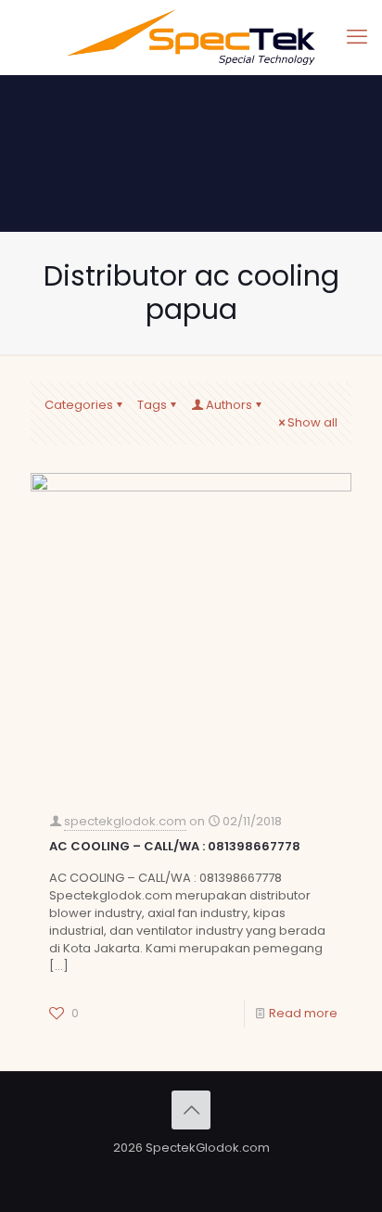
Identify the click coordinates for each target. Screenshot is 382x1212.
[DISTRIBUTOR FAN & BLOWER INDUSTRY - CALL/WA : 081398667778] (191, 37)
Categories (79, 405)
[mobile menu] (357, 37)
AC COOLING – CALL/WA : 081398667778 (174, 846)
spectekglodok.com (125, 821)
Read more (303, 1013)
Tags (152, 405)
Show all (312, 422)
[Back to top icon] (191, 1110)
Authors (229, 405)
